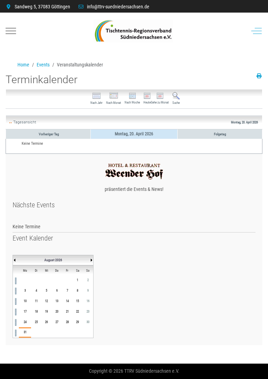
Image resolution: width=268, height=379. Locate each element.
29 (77, 322)
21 (67, 311)
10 (25, 301)
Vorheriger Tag (49, 134)
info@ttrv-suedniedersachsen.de (118, 6)
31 (25, 332)
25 (36, 322)
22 (77, 311)
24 (25, 322)
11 (36, 301)
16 (88, 301)
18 (36, 311)
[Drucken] (259, 76)
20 (56, 311)
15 (77, 301)
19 (46, 311)
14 (67, 301)
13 (56, 301)
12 (46, 301)
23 (88, 311)
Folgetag (220, 134)
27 (56, 322)
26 (46, 322)
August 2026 (53, 260)
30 (88, 322)
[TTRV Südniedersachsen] (133, 31)
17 (25, 311)
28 (67, 322)
